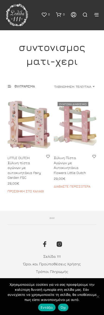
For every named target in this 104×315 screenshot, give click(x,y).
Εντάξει (47, 307)
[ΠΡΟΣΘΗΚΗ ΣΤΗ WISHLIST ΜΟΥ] (48, 156)
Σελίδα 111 (52, 256)
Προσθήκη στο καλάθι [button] (26, 191)
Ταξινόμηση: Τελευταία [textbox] (72, 86)
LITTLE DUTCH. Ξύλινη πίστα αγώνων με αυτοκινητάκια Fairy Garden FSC (24, 168)
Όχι (63, 307)
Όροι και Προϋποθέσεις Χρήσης (52, 264)
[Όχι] (97, 296)
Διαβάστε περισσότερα (72, 186)
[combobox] (70, 86)
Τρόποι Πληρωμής (52, 271)
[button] (45, 14)
